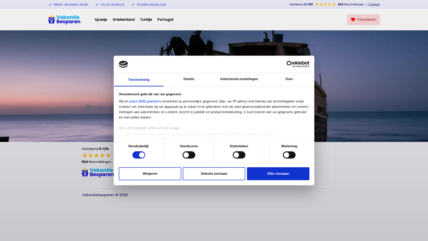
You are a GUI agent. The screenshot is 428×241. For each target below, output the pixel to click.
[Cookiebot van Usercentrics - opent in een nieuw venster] (289, 64)
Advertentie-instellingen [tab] (239, 79)
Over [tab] (289, 79)
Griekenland (124, 19)
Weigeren (150, 173)
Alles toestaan (278, 173)
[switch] (189, 155)
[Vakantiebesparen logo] (64, 20)
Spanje (101, 19)
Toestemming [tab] (138, 79)
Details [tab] (188, 79)
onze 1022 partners (145, 101)
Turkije (146, 19)
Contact (374, 4)
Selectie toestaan (214, 173)
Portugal (165, 19)
